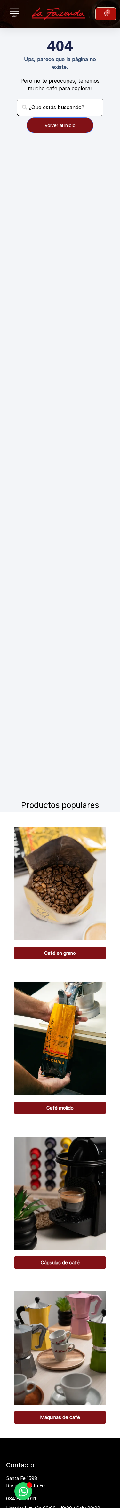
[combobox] (60, 107)
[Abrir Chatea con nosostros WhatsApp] (23, 1491)
